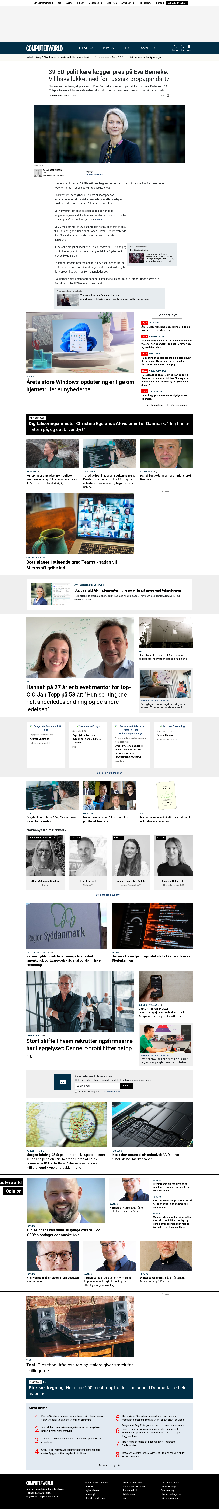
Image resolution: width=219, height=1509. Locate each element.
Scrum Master (165, 735)
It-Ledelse (127, 48)
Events (69, 2)
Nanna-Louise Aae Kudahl (131, 881)
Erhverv (107, 48)
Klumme (30, 814)
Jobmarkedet (33, 1036)
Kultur (143, 814)
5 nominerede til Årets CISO (109, 57)
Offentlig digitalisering (138, 250)
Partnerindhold (130, 1490)
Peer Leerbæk (88, 881)
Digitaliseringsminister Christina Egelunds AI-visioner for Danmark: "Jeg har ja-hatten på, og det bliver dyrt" (166, 344)
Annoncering (127, 2)
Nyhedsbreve (145, 2)
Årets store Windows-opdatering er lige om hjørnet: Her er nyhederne (71, 1440)
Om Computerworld (43, 2)
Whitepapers (129, 1494)
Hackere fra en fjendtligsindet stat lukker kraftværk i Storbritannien (149, 1443)
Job (59, 2)
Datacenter (155, 391)
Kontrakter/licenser (37, 952)
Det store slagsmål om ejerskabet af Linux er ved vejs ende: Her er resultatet (153, 1455)
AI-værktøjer (156, 336)
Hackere (116, 952)
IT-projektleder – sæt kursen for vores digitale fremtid (86, 739)
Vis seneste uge (179, 405)
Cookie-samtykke (170, 1486)
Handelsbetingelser (171, 1494)
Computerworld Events (135, 1486)
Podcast (89, 1486)
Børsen (99, 219)
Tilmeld (126, 1085)
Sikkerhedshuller (35, 557)
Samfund (148, 48)
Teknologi (87, 48)
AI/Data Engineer (39, 738)
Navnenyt (90, 1494)
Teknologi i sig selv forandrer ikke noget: (101, 295)
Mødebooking (95, 2)
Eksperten (112, 2)
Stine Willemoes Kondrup (45, 881)
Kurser (80, 2)
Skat (141, 651)
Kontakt (160, 2)
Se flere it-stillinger (108, 772)
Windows (31, 377)
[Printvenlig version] (168, 95)
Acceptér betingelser (89, 1091)
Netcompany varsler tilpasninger (145, 57)
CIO (27, 682)
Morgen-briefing (35, 1151)
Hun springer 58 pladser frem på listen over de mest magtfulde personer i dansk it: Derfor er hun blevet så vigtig (166, 361)
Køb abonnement (177, 2)
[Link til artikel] (80, 342)
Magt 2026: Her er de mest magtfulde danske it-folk (62, 57)
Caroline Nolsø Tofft (173, 881)
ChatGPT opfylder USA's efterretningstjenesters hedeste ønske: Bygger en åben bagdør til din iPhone (70, 1451)
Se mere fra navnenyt (108, 894)
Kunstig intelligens (149, 1005)
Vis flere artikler (155, 405)
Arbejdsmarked (158, 371)
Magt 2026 (154, 354)
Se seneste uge (108, 1465)
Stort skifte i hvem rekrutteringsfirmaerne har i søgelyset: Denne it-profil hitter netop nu (71, 1429)
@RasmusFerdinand (94, 174)
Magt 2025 (35, 1382)
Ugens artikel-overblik (96, 1482)
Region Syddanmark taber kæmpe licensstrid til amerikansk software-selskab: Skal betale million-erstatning (72, 1418)
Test (28, 1360)
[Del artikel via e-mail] (163, 95)
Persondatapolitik (170, 1482)
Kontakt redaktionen (95, 1498)
